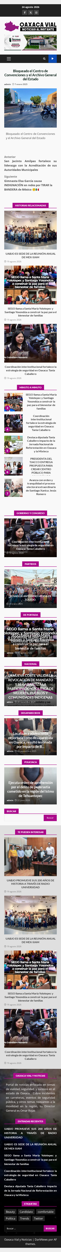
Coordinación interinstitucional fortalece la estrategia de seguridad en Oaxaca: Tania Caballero (30, 343)
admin (7, 84)
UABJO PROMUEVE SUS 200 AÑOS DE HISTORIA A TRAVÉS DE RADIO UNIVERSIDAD (13, 487)
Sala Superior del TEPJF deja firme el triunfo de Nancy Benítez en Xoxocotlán (30, 597)
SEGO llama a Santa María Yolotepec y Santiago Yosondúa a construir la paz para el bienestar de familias (30, 285)
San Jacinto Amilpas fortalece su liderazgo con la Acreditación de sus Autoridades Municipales (30, 163)
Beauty (10, 1212)
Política (10, 1218)
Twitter (38, 1218)
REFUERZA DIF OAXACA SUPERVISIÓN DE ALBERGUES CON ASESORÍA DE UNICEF (30, 791)
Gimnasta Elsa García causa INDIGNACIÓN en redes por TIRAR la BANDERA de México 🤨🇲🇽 (28, 183)
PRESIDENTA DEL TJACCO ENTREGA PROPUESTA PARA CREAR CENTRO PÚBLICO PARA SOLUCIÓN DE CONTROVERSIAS (13, 445)
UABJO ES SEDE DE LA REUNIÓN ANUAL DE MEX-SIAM (30, 230)
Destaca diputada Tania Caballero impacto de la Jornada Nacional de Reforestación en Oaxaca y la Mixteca (13, 423)
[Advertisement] (30, 42)
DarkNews (41, 1239)
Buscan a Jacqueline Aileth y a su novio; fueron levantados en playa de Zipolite (30, 742)
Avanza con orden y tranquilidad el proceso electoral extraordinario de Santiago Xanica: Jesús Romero (13, 466)
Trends (24, 1218)
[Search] (44, 59)
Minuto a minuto (52, 59)
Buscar (11, 811)
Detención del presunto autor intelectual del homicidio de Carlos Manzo (30, 693)
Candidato (26, 1212)
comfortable (46, 1212)
